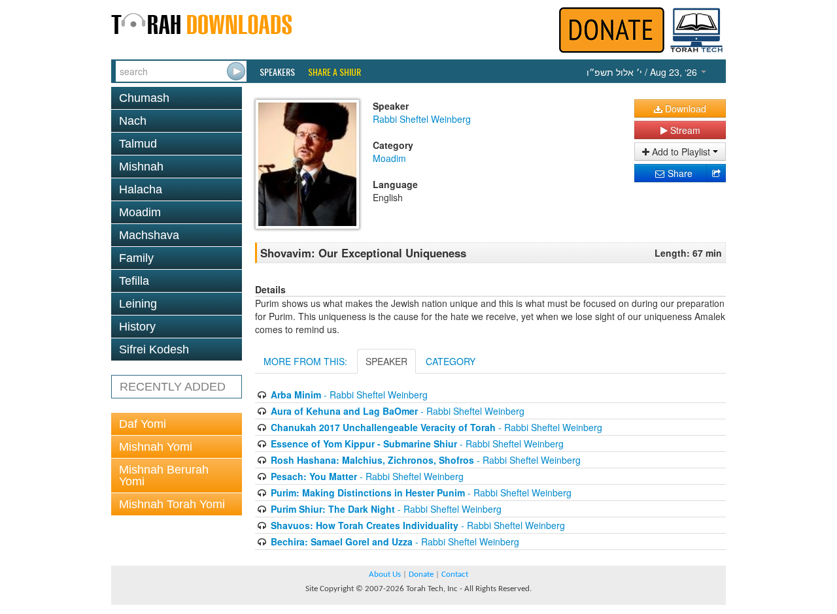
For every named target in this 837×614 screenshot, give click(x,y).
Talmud (138, 143)
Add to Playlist (681, 151)
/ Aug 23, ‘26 (643, 71)
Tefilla (134, 280)
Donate (421, 574)
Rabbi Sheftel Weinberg (422, 118)
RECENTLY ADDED (173, 386)
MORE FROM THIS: (305, 361)
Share (678, 173)
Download (684, 108)
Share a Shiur (334, 71)
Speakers (277, 71)
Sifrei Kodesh (154, 349)
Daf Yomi (142, 423)
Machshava (149, 235)
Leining (138, 303)
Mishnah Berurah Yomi (164, 475)
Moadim (140, 212)
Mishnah (141, 166)
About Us (385, 574)
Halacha (140, 189)
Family (136, 258)
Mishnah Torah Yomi (172, 504)
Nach (132, 120)
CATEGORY (450, 361)
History (137, 326)
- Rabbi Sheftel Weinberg (349, 394)
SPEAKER (386, 361)
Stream (684, 130)
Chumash (144, 98)
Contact (454, 574)
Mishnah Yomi (155, 446)
